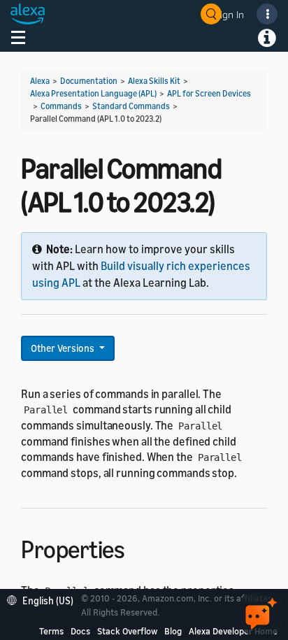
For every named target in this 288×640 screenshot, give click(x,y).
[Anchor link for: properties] (136, 547)
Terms (51, 630)
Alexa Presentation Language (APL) (93, 93)
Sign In (229, 14)
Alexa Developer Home (233, 630)
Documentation (88, 81)
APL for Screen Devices (209, 93)
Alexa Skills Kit (154, 81)
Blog (173, 630)
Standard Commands (131, 106)
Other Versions (63, 348)
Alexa (40, 81)
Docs (80, 630)
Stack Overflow (127, 630)
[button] (43, 599)
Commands (61, 106)
